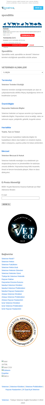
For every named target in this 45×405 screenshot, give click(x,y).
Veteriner (5, 387)
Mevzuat (5, 151)
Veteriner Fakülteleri (9, 265)
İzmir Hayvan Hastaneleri (11, 309)
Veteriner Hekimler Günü (11, 273)
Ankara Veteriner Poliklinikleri (13, 297)
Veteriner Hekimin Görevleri (12, 270)
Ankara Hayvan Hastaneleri (12, 300)
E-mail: (4, 195)
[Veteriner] (8, 8)
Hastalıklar (6, 127)
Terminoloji (7, 80)
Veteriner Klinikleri (17, 387)
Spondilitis (7, 51)
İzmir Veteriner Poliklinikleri (12, 306)
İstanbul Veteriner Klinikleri (12, 285)
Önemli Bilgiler (8, 104)
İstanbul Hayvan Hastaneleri (13, 291)
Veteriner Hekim (8, 262)
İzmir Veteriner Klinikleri (11, 303)
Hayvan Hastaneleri (13, 390)
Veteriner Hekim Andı (10, 267)
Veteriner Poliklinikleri (34, 387)
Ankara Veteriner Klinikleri (12, 294)
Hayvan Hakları (8, 279)
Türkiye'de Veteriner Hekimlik (13, 276)
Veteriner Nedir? (8, 259)
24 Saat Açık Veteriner (30, 390)
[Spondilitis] (22, 34)
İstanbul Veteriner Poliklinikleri (13, 288)
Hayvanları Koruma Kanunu (12, 282)
